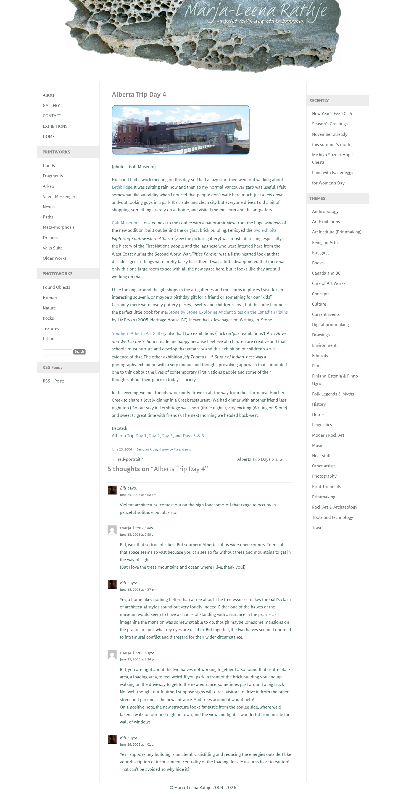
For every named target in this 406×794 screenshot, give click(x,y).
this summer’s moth (331, 145)
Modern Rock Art (328, 435)
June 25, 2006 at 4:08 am (138, 495)
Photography (324, 476)
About (49, 95)
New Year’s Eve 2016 (332, 114)
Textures (51, 329)
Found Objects (56, 287)
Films (317, 366)
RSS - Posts (54, 381)
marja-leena (132, 528)
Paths (48, 217)
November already (329, 134)
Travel (318, 528)
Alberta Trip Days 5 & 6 (262, 459)
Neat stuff (321, 456)
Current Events (326, 315)
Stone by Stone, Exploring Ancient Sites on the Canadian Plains (228, 312)
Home (49, 137)
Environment (324, 345)
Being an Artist (146, 449)
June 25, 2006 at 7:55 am (138, 535)
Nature (49, 308)
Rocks (48, 318)
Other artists (324, 466)
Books (318, 263)
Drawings (321, 335)
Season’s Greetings (330, 124)
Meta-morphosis (59, 227)
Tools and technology (332, 518)
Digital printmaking (330, 325)
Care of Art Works (329, 284)
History (164, 449)
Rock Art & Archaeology (334, 507)
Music (317, 446)
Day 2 (154, 436)
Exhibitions (55, 126)
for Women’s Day (328, 183)
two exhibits (265, 230)
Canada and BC (326, 273)
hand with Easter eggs (332, 173)
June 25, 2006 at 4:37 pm (138, 590)
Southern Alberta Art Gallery (139, 334)
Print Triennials (326, 487)
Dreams (50, 238)
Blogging (320, 253)
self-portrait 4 (128, 459)
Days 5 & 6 (193, 436)
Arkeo (48, 186)
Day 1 (141, 436)
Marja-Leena (182, 449)
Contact (52, 116)
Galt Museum (124, 223)
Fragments (53, 176)
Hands (49, 166)
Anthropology (325, 212)
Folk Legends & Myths (333, 394)
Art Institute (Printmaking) (337, 232)
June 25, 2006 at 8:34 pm (138, 659)
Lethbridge (122, 187)
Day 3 (167, 436)
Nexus (49, 207)
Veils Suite (53, 248)
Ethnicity (320, 356)
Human (50, 298)
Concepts (320, 294)
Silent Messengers (60, 197)
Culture (319, 304)
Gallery (51, 106)
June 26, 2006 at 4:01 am (138, 744)
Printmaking (323, 497)
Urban (48, 339)
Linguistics (322, 425)
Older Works (55, 258)
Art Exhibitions (326, 222)
